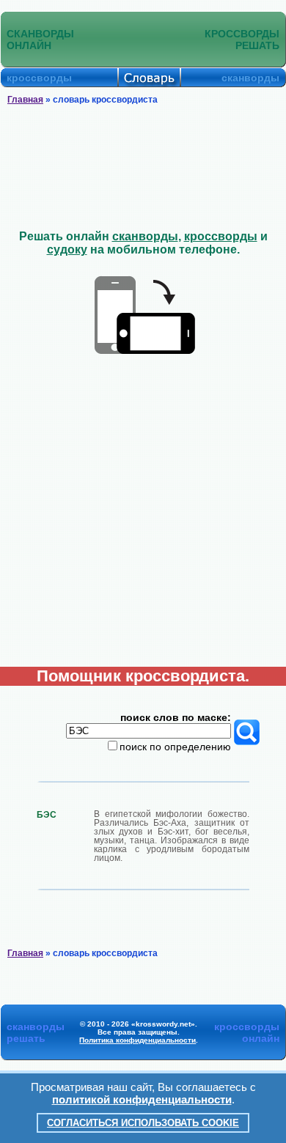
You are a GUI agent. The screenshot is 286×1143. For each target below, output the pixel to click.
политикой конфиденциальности (142, 1099)
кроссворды (220, 236)
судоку (67, 249)
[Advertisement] (143, 168)
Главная (25, 100)
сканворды (145, 236)
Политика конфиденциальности (137, 1040)
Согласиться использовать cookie (143, 1122)
